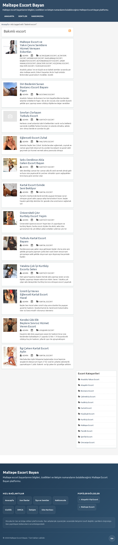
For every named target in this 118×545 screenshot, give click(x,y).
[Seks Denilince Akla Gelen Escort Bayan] (10, 171)
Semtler (22, 16)
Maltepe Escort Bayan (23, 5)
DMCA (20, 510)
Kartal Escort (46, 192)
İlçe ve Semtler (42, 500)
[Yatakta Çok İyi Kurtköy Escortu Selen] (10, 277)
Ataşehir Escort (46, 330)
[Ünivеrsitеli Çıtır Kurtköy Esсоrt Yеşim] (10, 224)
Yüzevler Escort (43, 66)
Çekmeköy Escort (88, 397)
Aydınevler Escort (35, 58)
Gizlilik (8, 510)
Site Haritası (47, 510)
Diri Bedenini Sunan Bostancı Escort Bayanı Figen (34, 87)
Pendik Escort (86, 431)
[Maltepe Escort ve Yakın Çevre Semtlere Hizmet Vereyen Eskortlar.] (10, 53)
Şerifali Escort (86, 437)
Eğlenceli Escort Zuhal (33, 137)
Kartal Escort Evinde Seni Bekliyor (32, 186)
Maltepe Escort (27, 66)
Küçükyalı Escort (61, 63)
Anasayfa (9, 16)
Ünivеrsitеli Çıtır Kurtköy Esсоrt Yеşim (33, 214)
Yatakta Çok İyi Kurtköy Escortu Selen (34, 267)
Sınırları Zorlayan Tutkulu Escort (30, 114)
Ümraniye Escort (88, 442)
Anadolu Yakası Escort (90, 379)
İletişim (32, 510)
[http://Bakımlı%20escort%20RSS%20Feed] (70, 31)
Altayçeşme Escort (48, 56)
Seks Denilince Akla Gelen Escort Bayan (32, 161)
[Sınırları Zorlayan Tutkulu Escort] (10, 121)
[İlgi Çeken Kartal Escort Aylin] (10, 366)
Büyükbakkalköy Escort (48, 61)
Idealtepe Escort (44, 63)
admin (25, 56)
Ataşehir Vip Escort (89, 499)
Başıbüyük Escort (28, 61)
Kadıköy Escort (87, 402)
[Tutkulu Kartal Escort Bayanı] (10, 249)
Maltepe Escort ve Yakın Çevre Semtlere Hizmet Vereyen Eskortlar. (33, 46)
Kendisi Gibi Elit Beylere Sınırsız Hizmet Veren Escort (34, 323)
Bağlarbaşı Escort (53, 58)
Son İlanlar (25, 500)
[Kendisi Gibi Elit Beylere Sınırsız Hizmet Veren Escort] (10, 331)
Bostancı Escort (47, 94)
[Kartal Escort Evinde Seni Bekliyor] (10, 196)
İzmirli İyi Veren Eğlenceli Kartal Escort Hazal (34, 294)
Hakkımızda (37, 16)
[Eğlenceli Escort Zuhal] (10, 149)
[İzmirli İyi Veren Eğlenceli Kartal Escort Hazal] (10, 303)
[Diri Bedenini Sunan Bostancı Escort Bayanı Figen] (10, 95)
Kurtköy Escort (46, 120)
